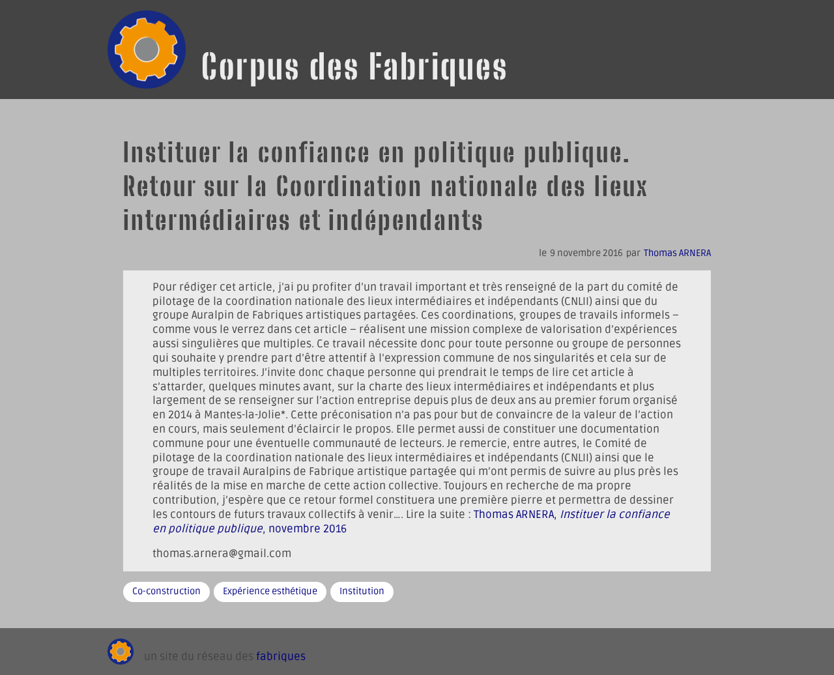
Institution (361, 591)
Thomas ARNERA (677, 253)
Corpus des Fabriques (354, 66)
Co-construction (166, 591)
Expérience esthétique (270, 591)
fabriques (281, 656)
